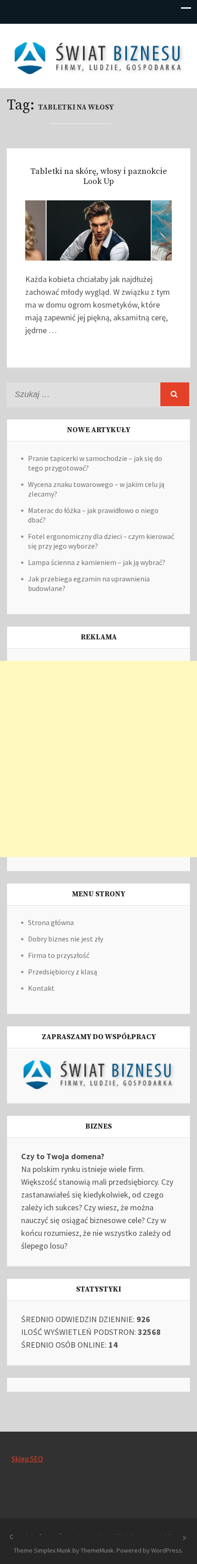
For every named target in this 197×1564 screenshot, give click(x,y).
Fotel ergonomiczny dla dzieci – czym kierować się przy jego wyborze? (101, 541)
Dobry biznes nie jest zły (65, 938)
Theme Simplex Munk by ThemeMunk (64, 1550)
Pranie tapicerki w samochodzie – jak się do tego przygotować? (95, 463)
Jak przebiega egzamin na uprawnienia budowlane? (89, 583)
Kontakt (41, 988)
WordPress (166, 1550)
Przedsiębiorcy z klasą (62, 971)
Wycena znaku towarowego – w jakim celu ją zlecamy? (96, 489)
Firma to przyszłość (58, 955)
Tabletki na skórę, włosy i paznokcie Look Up (98, 176)
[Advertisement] (98, 759)
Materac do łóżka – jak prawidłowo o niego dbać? (93, 515)
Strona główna (51, 922)
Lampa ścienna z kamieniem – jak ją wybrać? (96, 562)
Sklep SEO (27, 1458)
